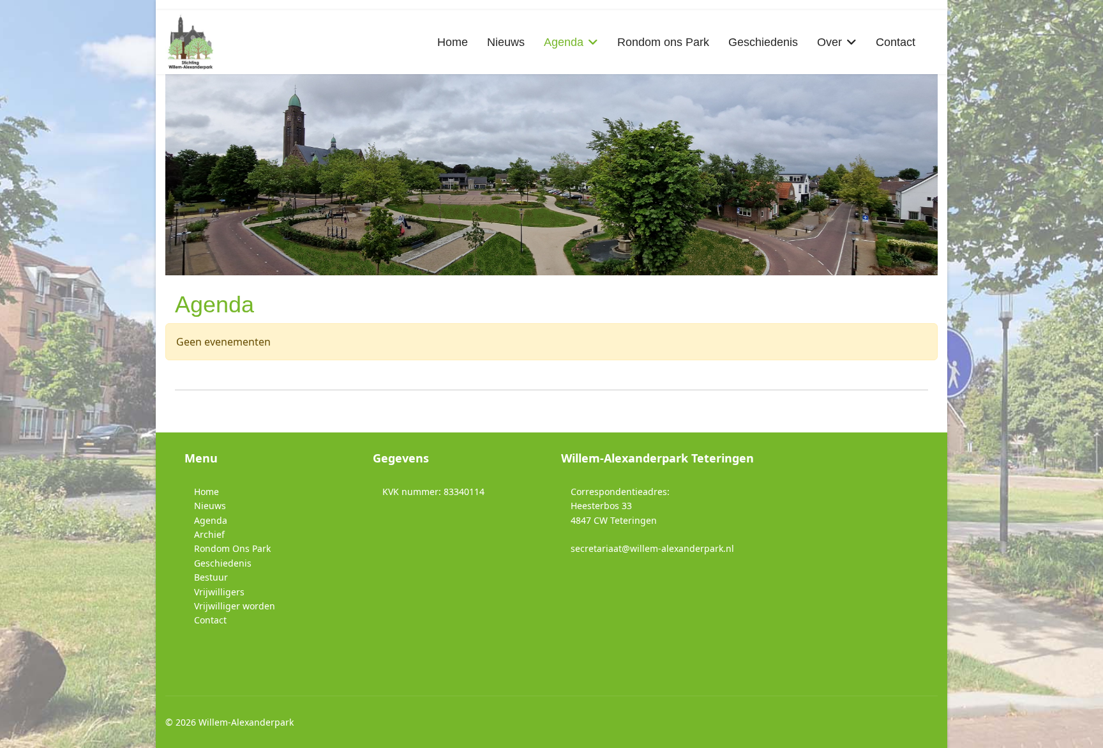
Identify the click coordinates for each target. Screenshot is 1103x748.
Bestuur (211, 577)
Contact (895, 42)
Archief (209, 534)
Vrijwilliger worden (234, 606)
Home (452, 42)
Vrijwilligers (219, 592)
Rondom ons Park (663, 42)
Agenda (563, 42)
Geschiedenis (763, 42)
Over (829, 42)
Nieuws (506, 42)
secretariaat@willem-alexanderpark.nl (652, 548)
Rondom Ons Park (232, 548)
